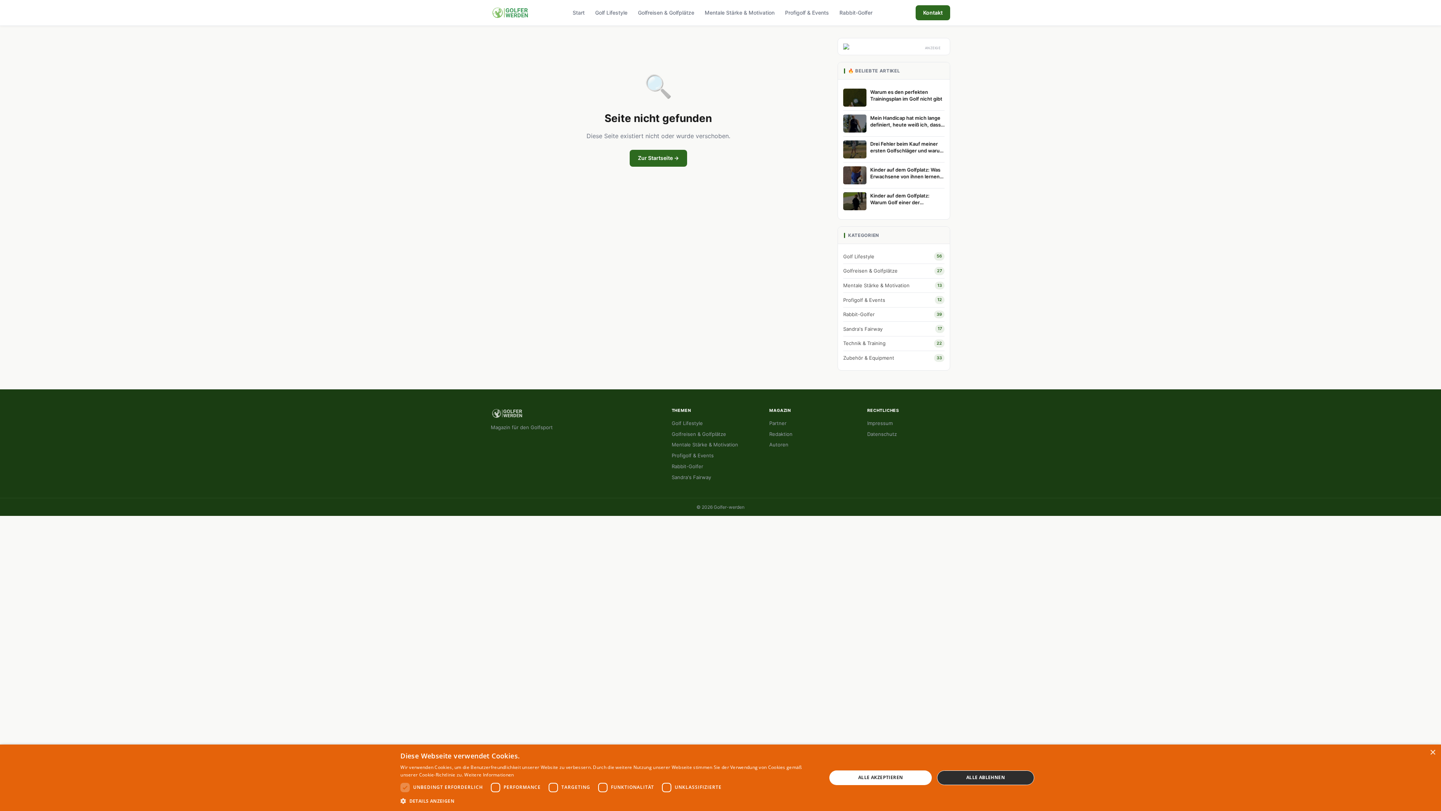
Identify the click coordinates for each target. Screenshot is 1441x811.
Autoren (778, 445)
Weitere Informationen (489, 775)
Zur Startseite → (658, 158)
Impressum (880, 423)
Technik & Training (892, 343)
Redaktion (781, 434)
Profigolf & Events (807, 12)
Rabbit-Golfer (855, 12)
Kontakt (933, 12)
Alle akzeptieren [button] (880, 777)
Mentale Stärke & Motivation (740, 12)
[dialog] (720, 778)
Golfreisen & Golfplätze (666, 12)
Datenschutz (882, 434)
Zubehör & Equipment (892, 358)
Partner (778, 423)
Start (579, 12)
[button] (607, 800)
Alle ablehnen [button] (985, 777)
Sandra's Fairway (892, 329)
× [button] (1432, 752)
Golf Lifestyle (611, 12)
